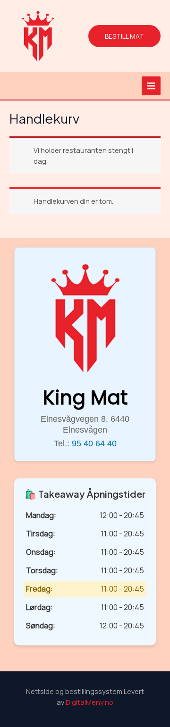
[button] (124, 36)
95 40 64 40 (94, 443)
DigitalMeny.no (89, 702)
